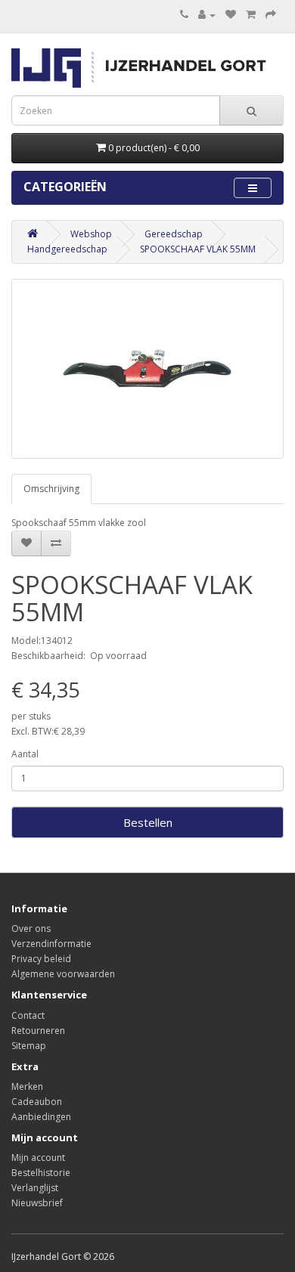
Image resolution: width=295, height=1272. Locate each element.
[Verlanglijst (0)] (230, 14)
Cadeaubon (36, 1101)
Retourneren (38, 1030)
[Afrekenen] (271, 14)
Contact (28, 1015)
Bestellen (147, 822)
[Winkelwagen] (251, 14)
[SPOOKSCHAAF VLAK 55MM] (147, 369)
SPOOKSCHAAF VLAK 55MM (198, 249)
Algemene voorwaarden (63, 973)
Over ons (31, 928)
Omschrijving (51, 488)
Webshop (91, 233)
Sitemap (28, 1045)
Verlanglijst (34, 1187)
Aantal (25, 753)
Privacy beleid (41, 958)
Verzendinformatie (51, 943)
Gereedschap (173, 233)
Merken (27, 1086)
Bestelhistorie (40, 1172)
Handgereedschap (67, 249)
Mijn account (38, 1157)
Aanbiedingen (41, 1116)
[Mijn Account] (207, 14)
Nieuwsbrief (37, 1202)
